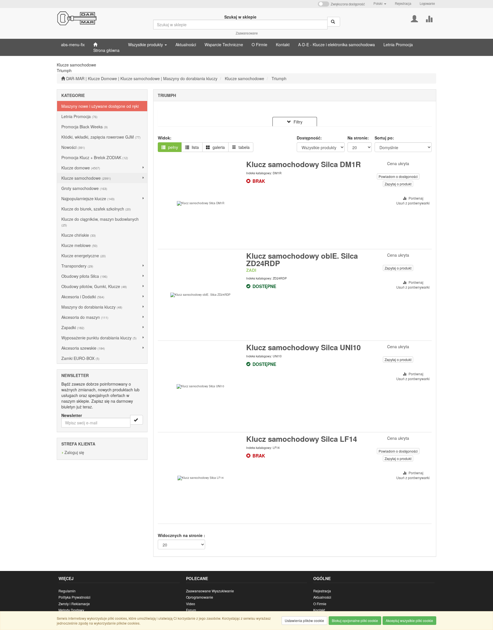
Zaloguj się (74, 452)
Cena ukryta (398, 163)
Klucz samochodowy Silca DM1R (303, 164)
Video (190, 603)
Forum (191, 609)
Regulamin (67, 590)
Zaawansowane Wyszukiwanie (210, 590)
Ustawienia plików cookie (304, 620)
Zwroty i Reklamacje (74, 603)
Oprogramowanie (199, 597)
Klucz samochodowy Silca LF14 (301, 438)
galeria (218, 147)
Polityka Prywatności (74, 597)
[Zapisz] (136, 420)
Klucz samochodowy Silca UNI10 (303, 347)
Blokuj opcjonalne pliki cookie (355, 620)
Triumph (279, 78)
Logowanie (427, 3)
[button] (380, 3)
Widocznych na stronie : (181, 535)
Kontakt (319, 609)
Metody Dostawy (71, 609)
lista (195, 147)
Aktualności (322, 597)
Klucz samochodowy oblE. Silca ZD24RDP (302, 259)
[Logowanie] (414, 18)
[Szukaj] (333, 22)
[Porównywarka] (429, 18)
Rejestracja (403, 3)
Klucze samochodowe (244, 78)
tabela (243, 147)
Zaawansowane (247, 33)
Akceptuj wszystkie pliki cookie (409, 620)
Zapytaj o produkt (398, 183)
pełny (172, 147)
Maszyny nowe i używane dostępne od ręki (100, 106)
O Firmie (319, 603)
